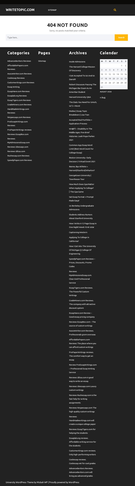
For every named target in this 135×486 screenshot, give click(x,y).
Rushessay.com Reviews (18, 156)
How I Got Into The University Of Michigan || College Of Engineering (82, 250)
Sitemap (52, 10)
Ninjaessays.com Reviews (19, 117)
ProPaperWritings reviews (19, 130)
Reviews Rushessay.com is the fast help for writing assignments (83, 399)
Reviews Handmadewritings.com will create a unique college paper (82, 420)
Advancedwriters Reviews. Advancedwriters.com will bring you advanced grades (81, 472)
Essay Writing (13, 87)
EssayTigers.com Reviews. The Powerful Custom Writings (81, 291)
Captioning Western (78, 232)
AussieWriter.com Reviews (19, 74)
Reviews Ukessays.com (17, 147)
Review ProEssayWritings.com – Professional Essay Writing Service (83, 368)
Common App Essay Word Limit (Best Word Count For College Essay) (81, 149)
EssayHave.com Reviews (18, 91)
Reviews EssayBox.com (17, 134)
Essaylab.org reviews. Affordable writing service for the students (82, 442)
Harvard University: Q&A (80, 97)
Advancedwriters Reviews (19, 61)
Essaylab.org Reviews (17, 96)
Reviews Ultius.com (16, 151)
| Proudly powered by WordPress (63, 482)
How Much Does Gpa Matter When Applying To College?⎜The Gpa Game (81, 188)
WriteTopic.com (20, 10)
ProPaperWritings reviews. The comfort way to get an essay (81, 356)
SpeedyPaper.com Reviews (19, 160)
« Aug (102, 97)
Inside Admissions (77, 62)
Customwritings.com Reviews (20, 82)
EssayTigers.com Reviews (19, 100)
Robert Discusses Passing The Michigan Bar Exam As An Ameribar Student (82, 88)
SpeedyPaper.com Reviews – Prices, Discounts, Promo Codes (82, 263)
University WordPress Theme (20, 482)
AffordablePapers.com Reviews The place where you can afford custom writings (82, 343)
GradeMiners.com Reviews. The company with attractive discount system (82, 304)
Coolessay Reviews (16, 78)
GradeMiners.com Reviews (19, 104)
